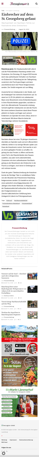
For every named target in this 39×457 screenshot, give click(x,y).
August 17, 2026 (7, 308)
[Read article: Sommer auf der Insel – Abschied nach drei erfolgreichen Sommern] (33, 276)
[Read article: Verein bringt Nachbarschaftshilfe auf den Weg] (33, 304)
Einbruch (9, 200)
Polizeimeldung (27, 203)
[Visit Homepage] (19, 4)
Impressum (13, 440)
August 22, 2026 (7, 298)
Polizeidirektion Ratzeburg (11, 203)
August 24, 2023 (24, 29)
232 (20, 308)
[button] (3, 453)
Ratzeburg (5, 206)
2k (20, 319)
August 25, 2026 (7, 283)
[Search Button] (37, 3)
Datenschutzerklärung (26, 440)
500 (20, 298)
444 (20, 283)
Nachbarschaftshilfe (20, 200)
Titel (3, 10)
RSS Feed (4, 442)
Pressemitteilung (9, 29)
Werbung (4, 440)
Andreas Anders (9, 295)
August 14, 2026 (7, 319)
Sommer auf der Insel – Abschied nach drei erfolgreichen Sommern (14, 276)
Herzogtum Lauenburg (12, 10)
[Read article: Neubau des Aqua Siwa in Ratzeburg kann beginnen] (33, 315)
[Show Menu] (2, 3)
